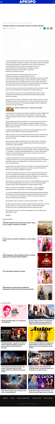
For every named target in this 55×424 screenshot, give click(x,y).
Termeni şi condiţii (48, 398)
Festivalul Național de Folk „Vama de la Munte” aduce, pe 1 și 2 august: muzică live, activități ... (19, 223)
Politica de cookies (36, 398)
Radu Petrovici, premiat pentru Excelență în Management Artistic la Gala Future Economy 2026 (18, 288)
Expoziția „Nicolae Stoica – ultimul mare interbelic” (28, 108)
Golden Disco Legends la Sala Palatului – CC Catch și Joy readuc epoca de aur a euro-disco (41, 391)
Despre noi (5, 398)
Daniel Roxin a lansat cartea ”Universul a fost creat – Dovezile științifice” (13, 391)
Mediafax (8, 215)
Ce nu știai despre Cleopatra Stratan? (14, 271)
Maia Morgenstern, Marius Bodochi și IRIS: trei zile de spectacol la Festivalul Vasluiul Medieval (19, 256)
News (9, 22)
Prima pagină (5, 22)
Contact (12, 398)
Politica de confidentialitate (23, 398)
